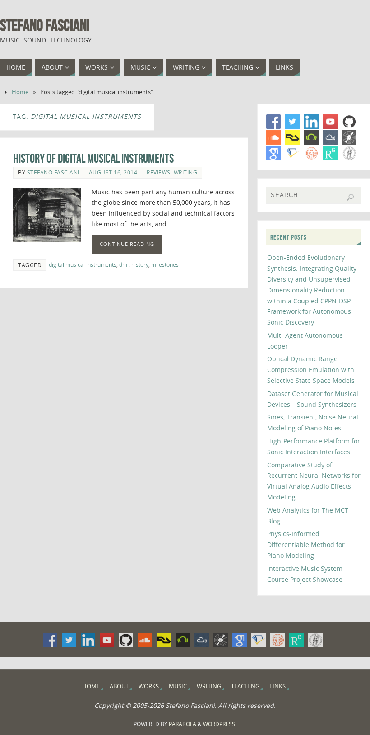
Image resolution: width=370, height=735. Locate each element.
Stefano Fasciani (45, 25)
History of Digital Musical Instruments (93, 158)
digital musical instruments (82, 264)
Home (20, 92)
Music (178, 686)
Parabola (182, 724)
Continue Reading (127, 243)
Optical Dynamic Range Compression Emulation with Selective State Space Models (311, 369)
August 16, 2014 (113, 172)
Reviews (159, 172)
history (139, 264)
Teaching (245, 686)
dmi (124, 264)
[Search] (350, 197)
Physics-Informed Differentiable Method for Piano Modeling (306, 544)
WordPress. (219, 724)
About (119, 686)
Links (277, 686)
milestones (165, 264)
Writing (186, 172)
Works (149, 686)
